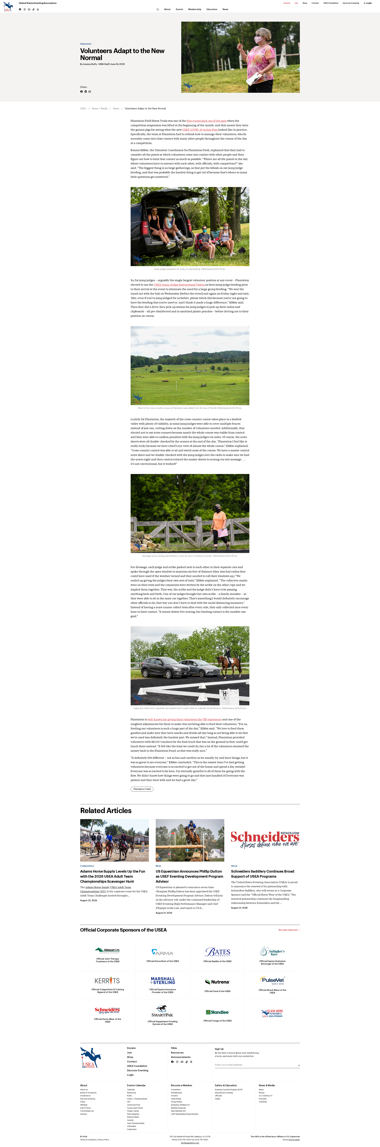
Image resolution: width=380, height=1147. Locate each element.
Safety (217, 1099)
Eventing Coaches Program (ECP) (228, 1090)
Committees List (87, 1111)
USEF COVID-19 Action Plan (200, 130)
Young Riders (176, 1102)
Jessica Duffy (90, 64)
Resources (177, 1053)
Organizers (131, 1129)
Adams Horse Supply (97, 887)
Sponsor (83, 1114)
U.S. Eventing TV (265, 1096)
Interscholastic (133, 1117)
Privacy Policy (103, 1140)
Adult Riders (176, 1099)
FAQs (174, 1048)
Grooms (174, 1096)
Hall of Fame (85, 1108)
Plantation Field (142, 789)
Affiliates (83, 1105)
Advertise (263, 1102)
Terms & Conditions (88, 1140)
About (234, 866)
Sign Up (219, 1049)
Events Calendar (136, 1085)
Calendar (131, 1090)
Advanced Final (133, 1105)
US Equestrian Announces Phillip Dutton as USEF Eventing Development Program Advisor (189, 876)
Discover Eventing (351, 3)
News (116, 108)
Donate (287, 3)
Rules (129, 1096)
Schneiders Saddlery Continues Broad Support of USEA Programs (262, 874)
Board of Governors (88, 1093)
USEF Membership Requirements (184, 1114)
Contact (315, 3)
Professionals (176, 1093)
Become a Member (181, 1085)
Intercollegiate (133, 1114)
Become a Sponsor (288, 930)
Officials (218, 1096)
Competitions (87, 866)
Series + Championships (137, 1099)
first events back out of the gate (207, 121)
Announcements (181, 1057)
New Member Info (178, 1111)
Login (369, 3)
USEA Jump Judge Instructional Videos (179, 285)
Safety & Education (226, 1085)
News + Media (99, 108)
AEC (129, 1102)
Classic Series (133, 1111)
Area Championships (135, 1123)
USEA (83, 108)
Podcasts (262, 1099)
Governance (85, 1096)
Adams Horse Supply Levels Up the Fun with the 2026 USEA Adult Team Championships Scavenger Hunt (112, 876)
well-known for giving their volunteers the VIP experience (184, 719)
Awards (130, 1120)
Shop (305, 3)
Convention (175, 1090)
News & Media (267, 1085)
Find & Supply (294, 1140)
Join (296, 3)
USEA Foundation (330, 3)
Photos (261, 1093)
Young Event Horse (135, 1108)
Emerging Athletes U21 (180, 1105)
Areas (82, 1102)
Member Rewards (178, 1108)
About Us (84, 1090)
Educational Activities (224, 1093)
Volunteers (85, 44)
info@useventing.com (190, 1143)
